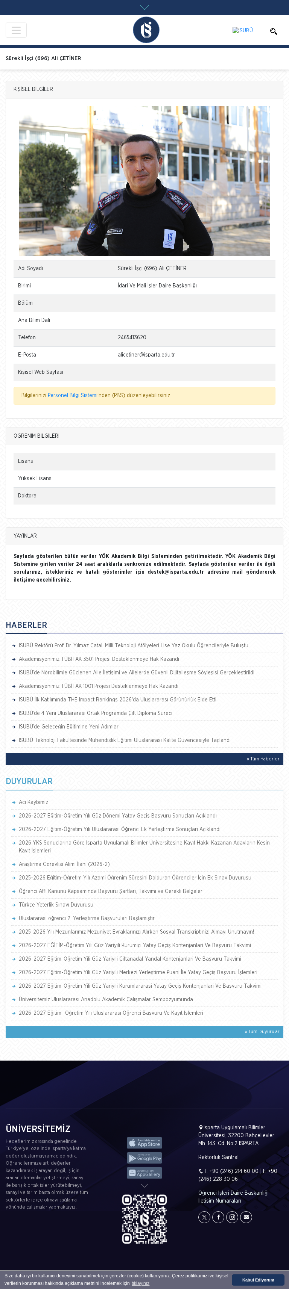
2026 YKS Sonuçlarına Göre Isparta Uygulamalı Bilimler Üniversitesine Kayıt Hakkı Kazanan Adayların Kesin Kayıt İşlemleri (144, 847)
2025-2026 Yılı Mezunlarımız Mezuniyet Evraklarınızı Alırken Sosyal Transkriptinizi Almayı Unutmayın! (136, 932)
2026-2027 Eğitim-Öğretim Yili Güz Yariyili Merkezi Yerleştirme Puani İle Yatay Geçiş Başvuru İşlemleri (138, 972)
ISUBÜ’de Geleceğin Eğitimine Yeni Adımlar (69, 727)
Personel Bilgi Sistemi (72, 395)
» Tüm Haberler (263, 759)
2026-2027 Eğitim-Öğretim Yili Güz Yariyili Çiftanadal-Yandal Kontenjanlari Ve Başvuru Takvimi (130, 959)
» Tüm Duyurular (262, 1031)
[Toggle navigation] (16, 30)
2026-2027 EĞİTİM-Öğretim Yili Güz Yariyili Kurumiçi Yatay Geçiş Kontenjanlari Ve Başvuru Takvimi (135, 945)
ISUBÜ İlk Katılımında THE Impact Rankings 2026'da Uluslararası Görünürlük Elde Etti (117, 700)
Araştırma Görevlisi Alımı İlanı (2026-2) (64, 864)
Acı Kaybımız (33, 802)
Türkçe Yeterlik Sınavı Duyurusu (56, 905)
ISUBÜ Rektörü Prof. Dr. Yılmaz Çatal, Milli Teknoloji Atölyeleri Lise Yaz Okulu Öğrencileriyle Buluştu (133, 645)
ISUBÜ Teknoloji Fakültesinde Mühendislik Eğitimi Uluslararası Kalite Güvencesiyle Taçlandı (125, 740)
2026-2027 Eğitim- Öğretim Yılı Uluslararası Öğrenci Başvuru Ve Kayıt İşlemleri (111, 1013)
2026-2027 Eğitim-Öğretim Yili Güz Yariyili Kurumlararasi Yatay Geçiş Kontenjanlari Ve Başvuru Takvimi (140, 986)
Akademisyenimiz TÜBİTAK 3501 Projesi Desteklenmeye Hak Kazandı (99, 659)
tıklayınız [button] (140, 1283)
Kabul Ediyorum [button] (258, 1280)
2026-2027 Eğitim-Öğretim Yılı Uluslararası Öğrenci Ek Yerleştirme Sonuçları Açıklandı (120, 829)
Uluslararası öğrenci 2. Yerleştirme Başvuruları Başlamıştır (87, 918)
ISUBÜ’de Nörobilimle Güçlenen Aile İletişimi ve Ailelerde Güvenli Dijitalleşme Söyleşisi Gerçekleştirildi (136, 672)
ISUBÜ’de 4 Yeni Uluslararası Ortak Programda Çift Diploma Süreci (95, 713)
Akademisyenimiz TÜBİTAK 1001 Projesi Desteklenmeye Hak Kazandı (98, 686)
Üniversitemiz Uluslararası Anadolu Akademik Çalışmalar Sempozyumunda (106, 999)
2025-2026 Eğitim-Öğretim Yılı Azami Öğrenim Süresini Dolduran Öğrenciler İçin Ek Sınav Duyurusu (135, 878)
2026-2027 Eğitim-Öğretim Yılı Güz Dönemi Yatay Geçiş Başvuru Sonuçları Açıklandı (118, 816)
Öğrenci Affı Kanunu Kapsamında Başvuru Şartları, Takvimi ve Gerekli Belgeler (110, 891)
